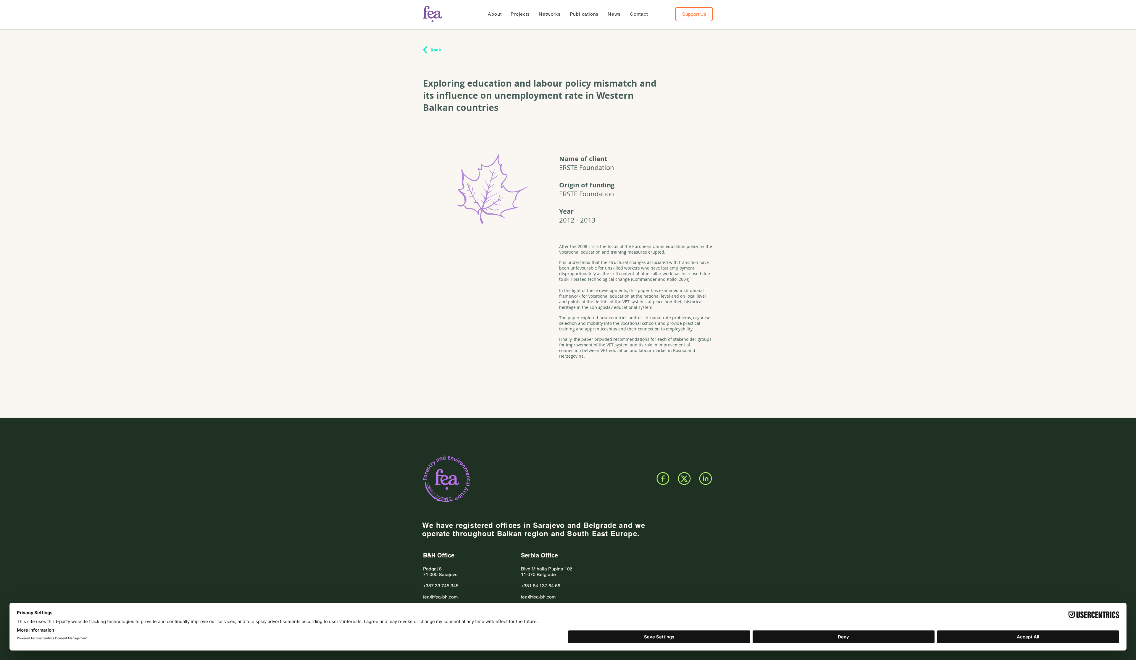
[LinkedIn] (705, 478)
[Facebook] (663, 478)
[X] (684, 478)
